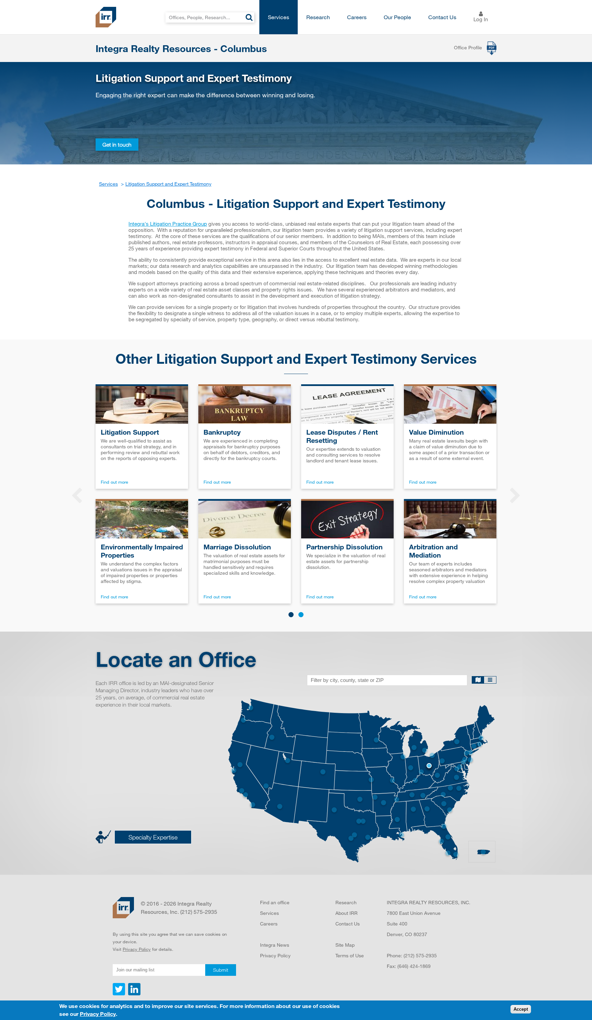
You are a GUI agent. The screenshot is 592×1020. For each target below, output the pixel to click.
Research (318, 17)
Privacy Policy (137, 949)
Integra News (274, 945)
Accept (521, 1009)
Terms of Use (349, 955)
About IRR (346, 913)
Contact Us (442, 17)
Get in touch (117, 144)
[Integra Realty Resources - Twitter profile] (119, 993)
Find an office (274, 902)
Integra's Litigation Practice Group (167, 224)
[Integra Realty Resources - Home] (123, 907)
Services (278, 17)
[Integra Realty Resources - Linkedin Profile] (133, 993)
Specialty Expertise (152, 837)
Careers (357, 17)
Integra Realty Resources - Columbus (181, 48)
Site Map (345, 945)
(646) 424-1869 (414, 966)
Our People (397, 17)
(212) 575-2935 (420, 955)
